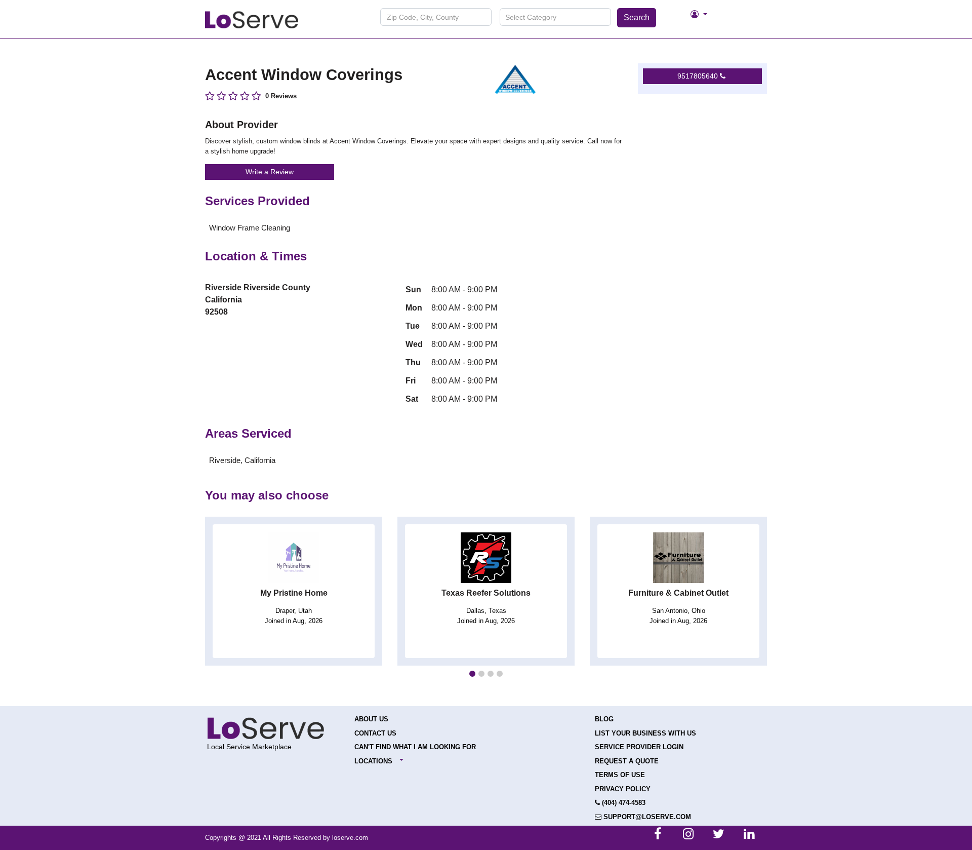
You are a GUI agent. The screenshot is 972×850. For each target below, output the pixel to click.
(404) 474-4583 (622, 802)
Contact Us (375, 733)
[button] (472, 674)
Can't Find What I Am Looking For (415, 747)
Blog (604, 719)
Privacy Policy (623, 789)
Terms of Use (620, 775)
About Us (371, 719)
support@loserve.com (646, 817)
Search (637, 17)
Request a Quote (627, 761)
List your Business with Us (645, 733)
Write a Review (270, 172)
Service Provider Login (639, 747)
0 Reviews (281, 96)
